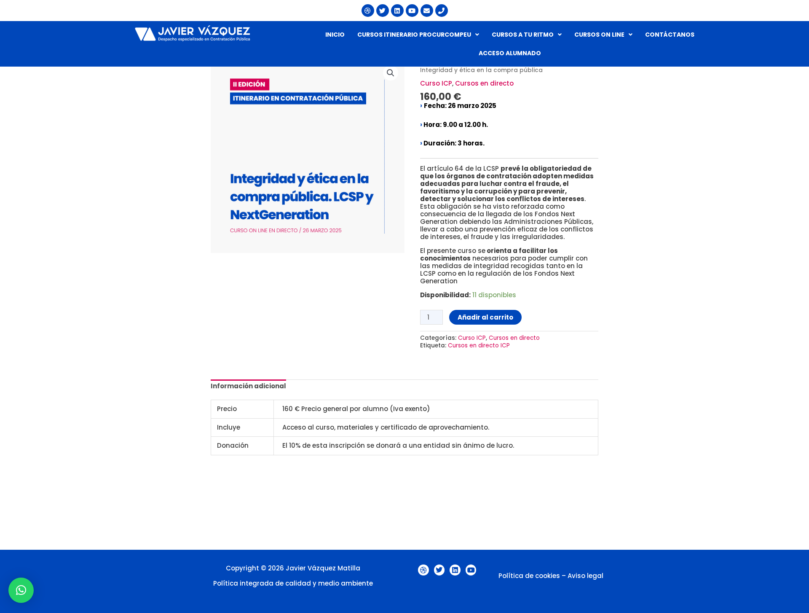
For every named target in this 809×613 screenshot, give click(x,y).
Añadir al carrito (485, 317)
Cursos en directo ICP (479, 345)
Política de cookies (529, 575)
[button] (418, 34)
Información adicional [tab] (248, 386)
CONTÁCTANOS (669, 34)
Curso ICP (436, 83)
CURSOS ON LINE (599, 34)
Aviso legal (585, 575)
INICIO (335, 34)
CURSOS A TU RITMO (523, 34)
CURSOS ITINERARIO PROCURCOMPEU (414, 34)
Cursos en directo (484, 83)
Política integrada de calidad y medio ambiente (293, 583)
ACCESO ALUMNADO (510, 53)
